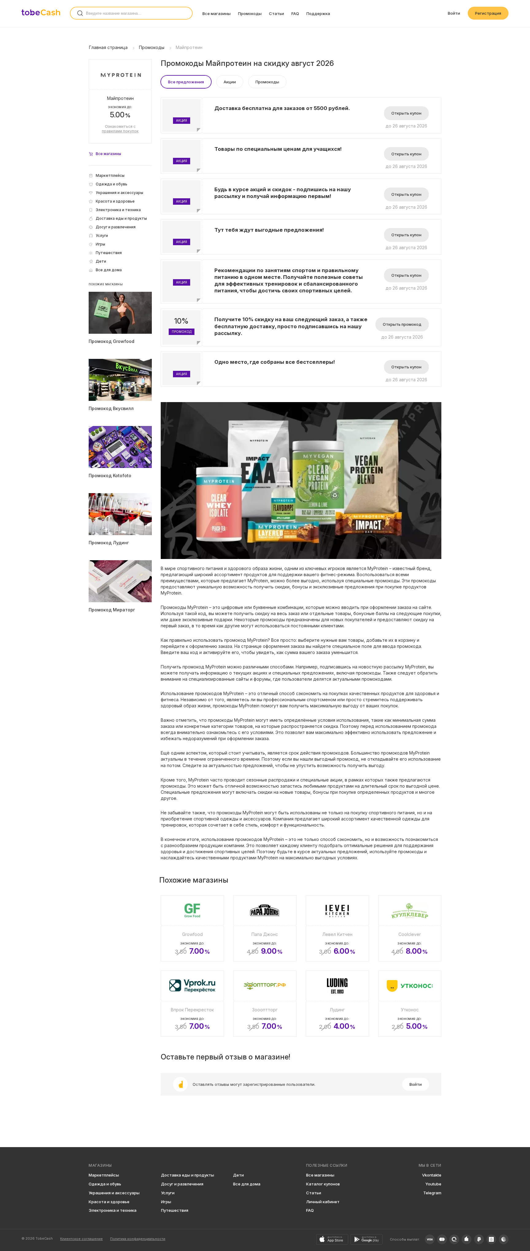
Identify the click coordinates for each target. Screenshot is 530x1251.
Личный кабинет (323, 1201)
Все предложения (186, 81)
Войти (454, 13)
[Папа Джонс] (264, 928)
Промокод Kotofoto (110, 475)
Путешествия (174, 1210)
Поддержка (318, 13)
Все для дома (246, 1183)
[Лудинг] (337, 1003)
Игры (166, 1201)
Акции (230, 81)
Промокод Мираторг (112, 609)
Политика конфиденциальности (137, 1239)
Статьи (276, 13)
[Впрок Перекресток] (192, 1003)
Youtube (433, 1183)
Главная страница (108, 47)
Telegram (432, 1192)
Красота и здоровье (109, 1201)
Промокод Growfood (111, 341)
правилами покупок (120, 131)
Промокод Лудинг (109, 542)
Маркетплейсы (104, 1175)
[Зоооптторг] (264, 1003)
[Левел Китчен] (337, 928)
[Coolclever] (409, 928)
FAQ (295, 13)
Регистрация (488, 13)
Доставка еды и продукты (187, 1175)
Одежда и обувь (105, 1183)
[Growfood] (192, 928)
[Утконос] (409, 1003)
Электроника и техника (112, 1210)
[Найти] (80, 13)
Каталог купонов (323, 1183)
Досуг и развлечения (182, 1183)
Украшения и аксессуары (114, 1192)
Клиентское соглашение (81, 1239)
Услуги (168, 1192)
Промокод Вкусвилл (111, 408)
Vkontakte (431, 1175)
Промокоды (250, 13)
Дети (238, 1175)
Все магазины (216, 13)
